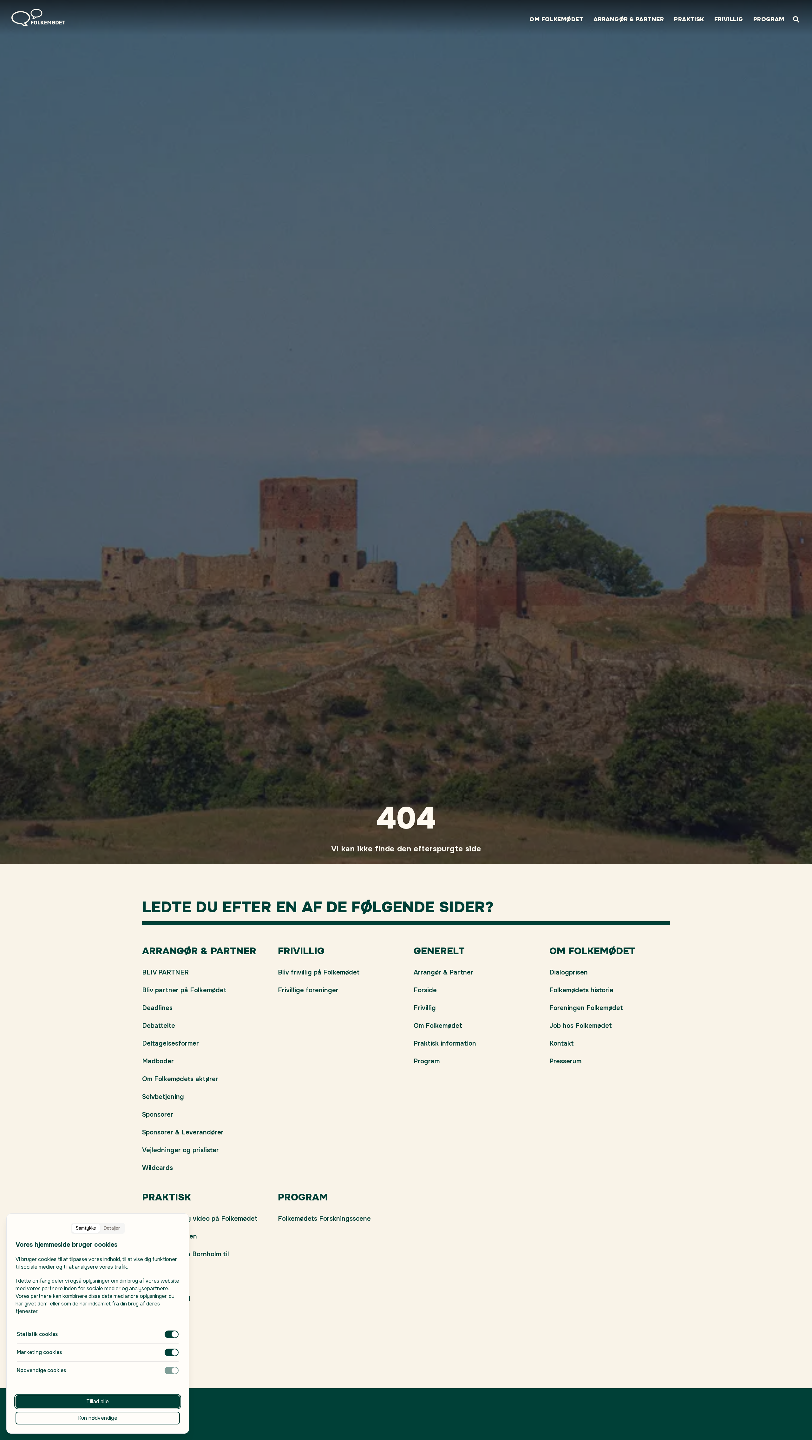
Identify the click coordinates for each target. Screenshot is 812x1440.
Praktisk (689, 19)
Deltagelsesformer (170, 1043)
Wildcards (157, 1168)
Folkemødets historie (581, 990)
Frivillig (728, 19)
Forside (425, 990)
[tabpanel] (98, 1307)
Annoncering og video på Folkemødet (200, 1219)
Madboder (158, 1061)
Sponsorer (157, 1115)
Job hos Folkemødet (580, 1026)
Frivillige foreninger (308, 990)
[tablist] (98, 1228)
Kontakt (561, 1043)
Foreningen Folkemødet (586, 1008)
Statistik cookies (37, 1334)
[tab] (86, 1228)
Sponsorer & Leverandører (183, 1132)
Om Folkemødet (556, 19)
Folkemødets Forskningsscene (324, 1219)
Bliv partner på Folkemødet (184, 990)
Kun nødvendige (98, 1418)
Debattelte (158, 1026)
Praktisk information (445, 1043)
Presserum (565, 1061)
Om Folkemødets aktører (180, 1079)
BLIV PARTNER (165, 972)
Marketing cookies (39, 1352)
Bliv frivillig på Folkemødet (319, 972)
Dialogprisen (568, 972)
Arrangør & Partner (628, 19)
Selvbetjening (163, 1097)
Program (768, 19)
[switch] (172, 1334)
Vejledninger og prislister (180, 1150)
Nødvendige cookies (41, 1370)
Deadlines (157, 1008)
